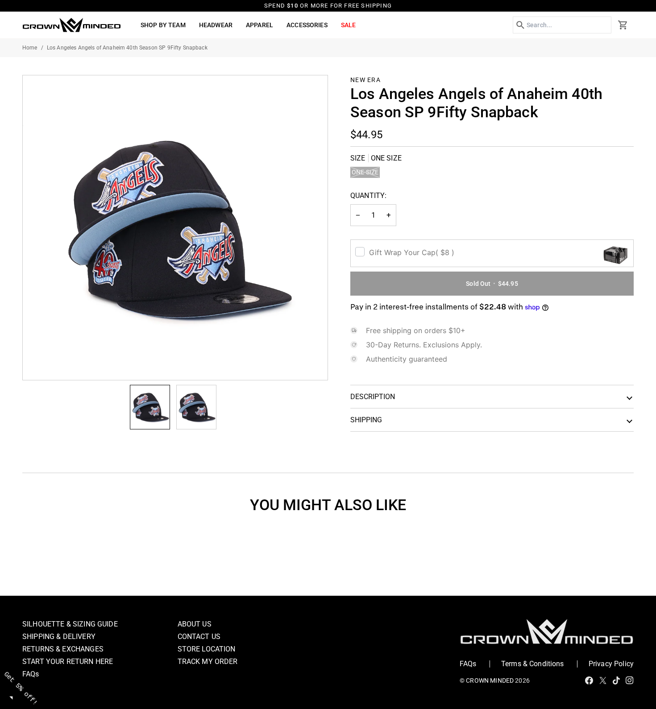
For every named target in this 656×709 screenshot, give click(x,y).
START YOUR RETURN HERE (67, 661)
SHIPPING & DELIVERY (58, 636)
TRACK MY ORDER (208, 661)
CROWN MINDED (490, 680)
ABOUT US (195, 624)
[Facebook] (589, 680)
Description (372, 396)
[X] (603, 680)
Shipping (366, 420)
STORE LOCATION (207, 649)
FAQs (30, 674)
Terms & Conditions (532, 664)
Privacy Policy (611, 664)
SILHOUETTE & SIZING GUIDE (70, 624)
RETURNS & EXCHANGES (63, 649)
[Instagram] (630, 680)
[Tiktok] (616, 680)
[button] (163, 25)
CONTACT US (199, 636)
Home (29, 48)
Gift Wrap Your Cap (411, 252)
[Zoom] (175, 227)
